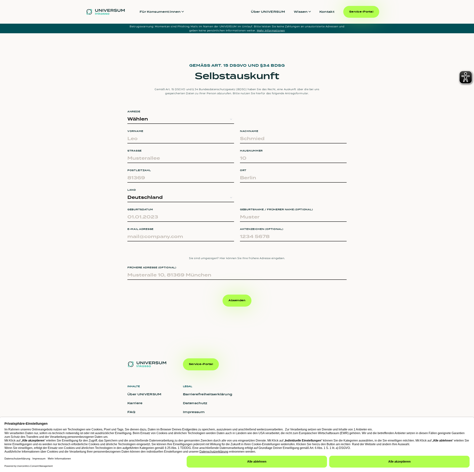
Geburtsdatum (140, 209)
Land (131, 190)
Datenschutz (195, 403)
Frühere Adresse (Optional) (151, 267)
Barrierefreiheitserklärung (207, 394)
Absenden (236, 300)
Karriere (135, 403)
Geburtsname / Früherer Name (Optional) (276, 209)
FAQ (131, 412)
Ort (243, 170)
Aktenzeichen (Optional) (261, 229)
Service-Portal (361, 12)
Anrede (133, 111)
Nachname (249, 131)
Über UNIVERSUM (268, 12)
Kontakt (326, 12)
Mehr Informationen (271, 30)
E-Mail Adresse (140, 229)
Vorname (135, 131)
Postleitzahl (139, 170)
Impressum (194, 412)
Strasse (134, 150)
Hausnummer (251, 150)
